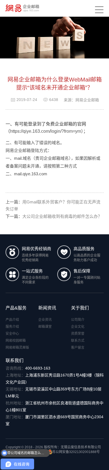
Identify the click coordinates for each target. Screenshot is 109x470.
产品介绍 (12, 320)
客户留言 (77, 348)
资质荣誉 (77, 334)
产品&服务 (16, 308)
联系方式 (77, 341)
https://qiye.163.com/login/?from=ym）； (49, 131)
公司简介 (77, 320)
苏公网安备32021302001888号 (76, 452)
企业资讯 (45, 320)
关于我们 (80, 308)
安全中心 (12, 334)
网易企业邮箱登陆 (22, 150)
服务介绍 (12, 327)
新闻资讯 (47, 308)
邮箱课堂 (45, 327)
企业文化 (77, 327)
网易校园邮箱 (16, 341)
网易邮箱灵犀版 (17, 348)
